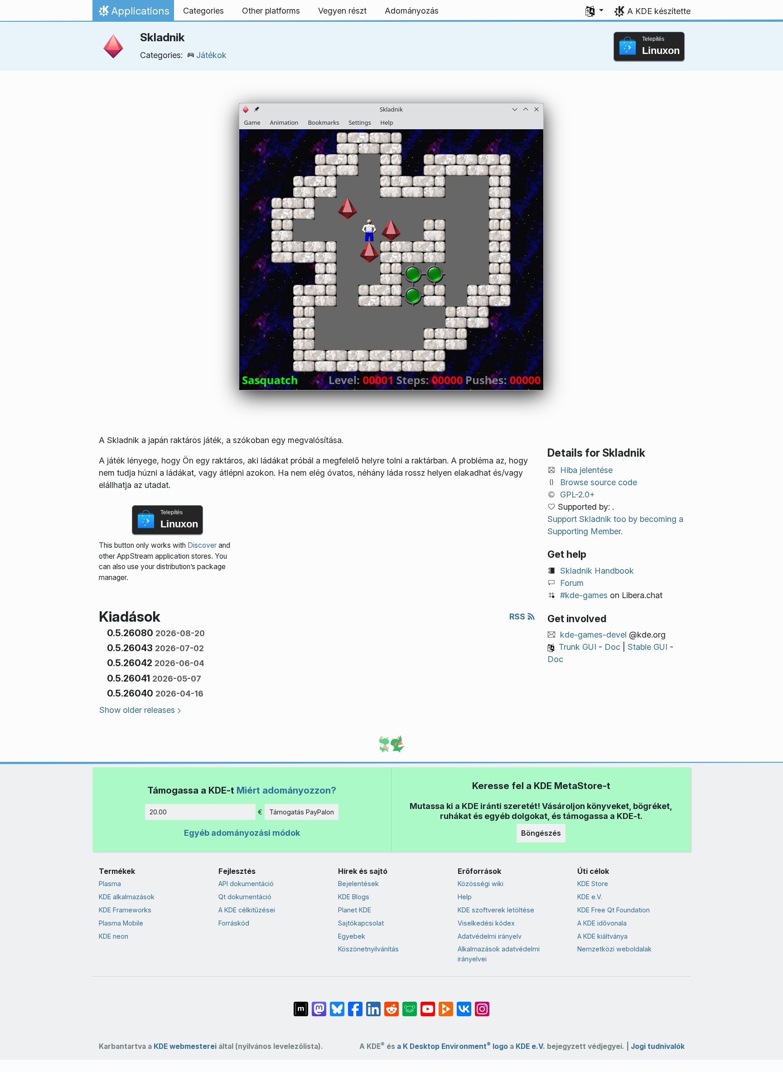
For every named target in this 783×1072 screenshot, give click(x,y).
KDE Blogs (353, 897)
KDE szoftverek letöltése (496, 910)
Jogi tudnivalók (658, 1046)
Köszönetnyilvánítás (368, 949)
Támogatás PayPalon (301, 812)
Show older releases (137, 710)
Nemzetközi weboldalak (614, 949)
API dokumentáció (246, 883)
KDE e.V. (589, 897)
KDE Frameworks (125, 910)
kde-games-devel (593, 634)
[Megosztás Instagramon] (482, 1004)
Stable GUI (647, 647)
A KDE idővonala (602, 923)
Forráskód (233, 923)
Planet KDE (354, 910)
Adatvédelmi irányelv (490, 936)
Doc (612, 647)
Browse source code (598, 482)
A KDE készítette (659, 11)
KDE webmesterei (185, 1046)
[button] (594, 11)
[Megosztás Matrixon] (301, 1004)
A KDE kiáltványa (602, 936)
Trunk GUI (577, 647)
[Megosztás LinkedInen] (373, 1004)
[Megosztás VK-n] (464, 1004)
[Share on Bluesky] (337, 1004)
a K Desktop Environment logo (452, 1046)
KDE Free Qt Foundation (613, 910)
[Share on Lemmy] (409, 1004)
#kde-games (584, 595)
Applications (133, 13)
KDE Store (592, 883)
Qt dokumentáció (244, 897)
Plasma (110, 883)
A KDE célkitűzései (246, 910)
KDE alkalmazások (127, 897)
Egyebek (351, 936)
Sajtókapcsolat (361, 923)
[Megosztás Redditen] (391, 1004)
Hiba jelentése (586, 470)
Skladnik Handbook (597, 570)
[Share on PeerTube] (446, 1004)
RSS (518, 616)
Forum (572, 583)
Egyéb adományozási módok (242, 833)
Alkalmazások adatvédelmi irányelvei (499, 954)
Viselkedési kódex (486, 923)
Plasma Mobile (121, 923)
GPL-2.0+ (577, 494)
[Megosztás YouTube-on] (427, 1004)
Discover (202, 545)
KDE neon (113, 936)
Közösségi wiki (480, 883)
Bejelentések (358, 883)
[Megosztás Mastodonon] (319, 1004)
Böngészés (541, 833)
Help (465, 897)
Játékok (211, 55)
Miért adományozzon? (286, 790)
